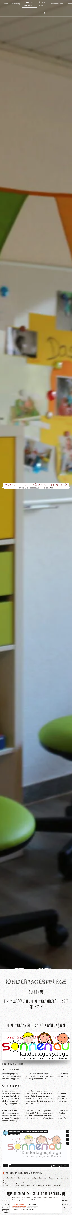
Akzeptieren (19, 1205)
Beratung (16, 4)
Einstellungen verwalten (24, 1209)
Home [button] (6, 4)
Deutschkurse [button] (57, 4)
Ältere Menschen (43, 3)
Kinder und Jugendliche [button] (29, 3)
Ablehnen (32, 1205)
